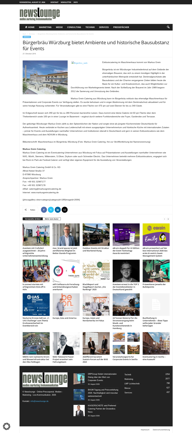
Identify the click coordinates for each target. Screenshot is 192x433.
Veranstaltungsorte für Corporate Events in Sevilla (125, 358)
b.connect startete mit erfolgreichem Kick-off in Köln (34, 287)
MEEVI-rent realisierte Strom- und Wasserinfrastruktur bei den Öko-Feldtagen (36, 359)
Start (24, 34)
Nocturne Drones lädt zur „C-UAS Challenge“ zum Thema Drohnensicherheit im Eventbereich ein (36, 322)
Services (104, 27)
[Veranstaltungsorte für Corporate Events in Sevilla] (126, 343)
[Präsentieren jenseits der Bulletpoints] (156, 271)
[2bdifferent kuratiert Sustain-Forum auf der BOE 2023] (96, 343)
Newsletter (66, 2)
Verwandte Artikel (32, 219)
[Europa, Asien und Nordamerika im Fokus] (96, 304)
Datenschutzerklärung (161, 429)
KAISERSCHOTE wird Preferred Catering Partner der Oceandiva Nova (102, 408)
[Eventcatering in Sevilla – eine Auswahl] (156, 343)
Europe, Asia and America (64, 318)
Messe (59, 27)
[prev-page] (164, 219)
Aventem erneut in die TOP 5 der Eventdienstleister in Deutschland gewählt (126, 287)
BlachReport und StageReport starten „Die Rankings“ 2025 (94, 287)
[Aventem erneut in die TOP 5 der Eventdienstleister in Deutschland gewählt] (126, 271)
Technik (90, 27)
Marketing (45, 27)
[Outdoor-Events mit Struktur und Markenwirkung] (96, 234)
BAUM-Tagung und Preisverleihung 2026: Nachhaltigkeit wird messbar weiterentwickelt (103, 393)
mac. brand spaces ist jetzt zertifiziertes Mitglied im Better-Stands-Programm (65, 251)
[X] (51, 210)
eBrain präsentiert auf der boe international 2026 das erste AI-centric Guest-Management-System (155, 252)
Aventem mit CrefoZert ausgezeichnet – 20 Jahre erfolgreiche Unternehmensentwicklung (35, 252)
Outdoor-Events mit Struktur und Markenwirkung (96, 249)
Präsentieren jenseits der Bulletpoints (154, 285)
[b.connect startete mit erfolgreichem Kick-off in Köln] (36, 271)
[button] (168, 27)
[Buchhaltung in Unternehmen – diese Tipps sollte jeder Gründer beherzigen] (156, 304)
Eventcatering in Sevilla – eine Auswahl (154, 358)
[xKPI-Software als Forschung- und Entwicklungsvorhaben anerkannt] (66, 271)
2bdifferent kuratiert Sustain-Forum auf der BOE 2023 (95, 359)
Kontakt (54, 2)
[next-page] (168, 219)
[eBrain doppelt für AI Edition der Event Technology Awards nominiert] (126, 234)
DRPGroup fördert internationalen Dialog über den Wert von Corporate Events (102, 377)
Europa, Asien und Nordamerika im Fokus (93, 319)
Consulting (74, 27)
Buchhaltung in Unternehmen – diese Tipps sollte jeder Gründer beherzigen (155, 322)
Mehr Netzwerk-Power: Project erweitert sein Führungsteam (63, 359)
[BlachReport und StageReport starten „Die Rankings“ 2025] (96, 271)
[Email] (65, 210)
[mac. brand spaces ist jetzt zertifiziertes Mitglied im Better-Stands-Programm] (66, 234)
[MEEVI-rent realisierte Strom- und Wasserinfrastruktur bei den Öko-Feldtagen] (36, 343)
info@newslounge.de (39, 401)
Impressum (145, 429)
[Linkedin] (58, 210)
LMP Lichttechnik (132, 383)
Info (76, 2)
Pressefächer (121, 27)
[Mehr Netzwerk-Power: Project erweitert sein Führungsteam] (66, 343)
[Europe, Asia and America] (66, 304)
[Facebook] (44, 210)
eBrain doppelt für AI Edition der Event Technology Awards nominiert (126, 251)
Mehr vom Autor (51, 219)
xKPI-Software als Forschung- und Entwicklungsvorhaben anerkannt (66, 287)
